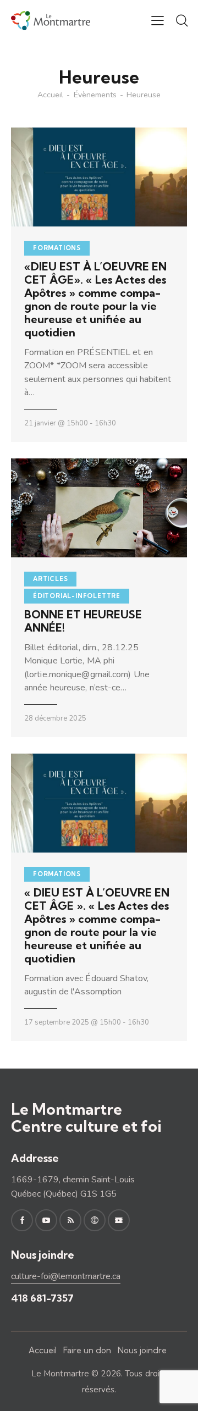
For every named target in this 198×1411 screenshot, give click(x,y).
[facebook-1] (22, 1220)
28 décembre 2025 (55, 718)
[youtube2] (46, 1220)
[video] (119, 1220)
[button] (157, 20)
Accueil (50, 95)
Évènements (95, 95)
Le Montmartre (60, 1373)
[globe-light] (95, 1220)
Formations (57, 248)
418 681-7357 (42, 1298)
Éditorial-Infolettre (76, 596)
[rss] (70, 1220)
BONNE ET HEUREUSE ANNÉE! (83, 621)
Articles (50, 579)
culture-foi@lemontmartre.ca (65, 1276)
